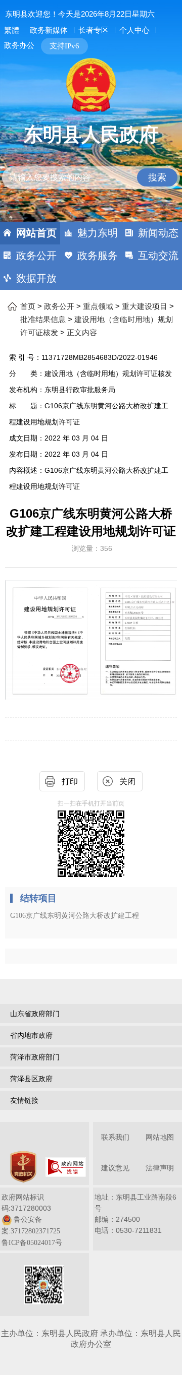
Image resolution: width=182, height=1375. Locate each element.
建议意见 (115, 1168)
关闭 (127, 781)
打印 (70, 781)
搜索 (157, 177)
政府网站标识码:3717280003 (32, 1219)
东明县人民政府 (91, 134)
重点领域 (98, 306)
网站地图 (160, 1137)
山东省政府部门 (35, 1014)
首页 (27, 306)
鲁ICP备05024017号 (32, 1242)
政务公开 (36, 255)
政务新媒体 (49, 30)
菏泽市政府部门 (35, 1057)
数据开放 (36, 278)
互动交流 (158, 255)
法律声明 (160, 1168)
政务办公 (19, 45)
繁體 (11, 30)
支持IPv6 (64, 46)
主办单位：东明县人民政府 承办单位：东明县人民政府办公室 (91, 1338)
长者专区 (93, 30)
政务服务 (97, 255)
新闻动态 (158, 232)
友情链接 (24, 1100)
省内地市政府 (31, 1035)
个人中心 (134, 30)
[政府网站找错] (66, 1167)
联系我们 (115, 1137)
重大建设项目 (144, 306)
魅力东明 (97, 232)
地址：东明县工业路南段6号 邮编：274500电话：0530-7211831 (135, 1213)
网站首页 (36, 232)
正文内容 (82, 333)
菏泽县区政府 (31, 1079)
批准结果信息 (43, 320)
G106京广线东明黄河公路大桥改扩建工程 (74, 915)
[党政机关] (23, 1167)
